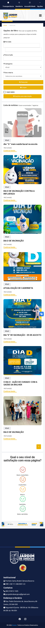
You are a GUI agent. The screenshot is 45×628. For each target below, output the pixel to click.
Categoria (8, 64)
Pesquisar (24, 82)
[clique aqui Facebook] (20, 619)
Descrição (9, 55)
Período (8, 42)
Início (5, 25)
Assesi (14, 625)
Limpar (24, 87)
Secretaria (9, 72)
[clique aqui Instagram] (25, 619)
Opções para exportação (23, 96)
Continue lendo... (10, 151)
